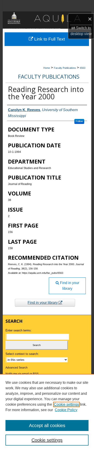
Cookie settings (66, 404)
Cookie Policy (66, 410)
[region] (47, 412)
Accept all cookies (47, 425)
